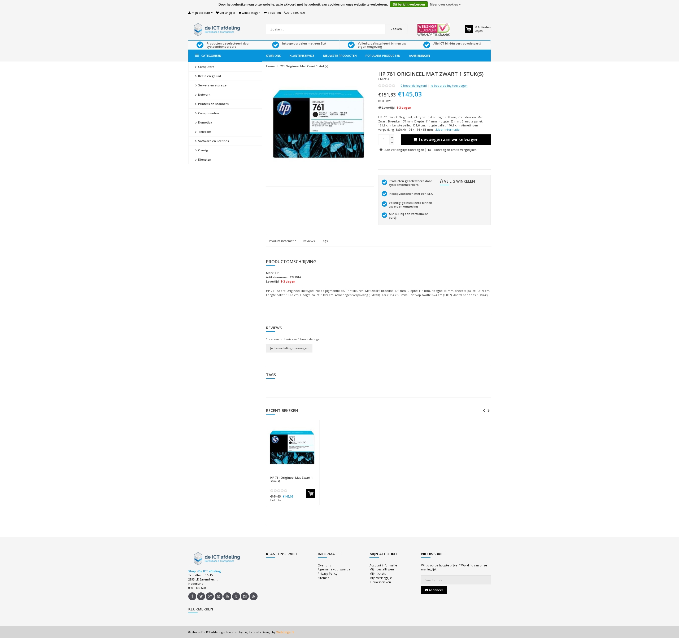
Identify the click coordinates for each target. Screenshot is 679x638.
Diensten (204, 159)
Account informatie (383, 565)
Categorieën (211, 56)
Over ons (273, 56)
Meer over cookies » (445, 4)
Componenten (208, 113)
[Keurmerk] (433, 29)
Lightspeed (251, 632)
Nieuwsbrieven (380, 582)
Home (270, 66)
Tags (324, 241)
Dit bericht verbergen (409, 4)
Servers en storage (212, 85)
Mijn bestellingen (381, 569)
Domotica (204, 122)
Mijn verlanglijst (380, 578)
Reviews (309, 241)
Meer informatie (448, 129)
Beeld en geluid (209, 76)
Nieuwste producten (340, 56)
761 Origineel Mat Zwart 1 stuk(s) (304, 66)
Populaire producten (382, 56)
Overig (202, 150)
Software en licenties (213, 141)
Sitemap (323, 578)
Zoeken (396, 29)
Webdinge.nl (285, 632)
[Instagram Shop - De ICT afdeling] (245, 596)
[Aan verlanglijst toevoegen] (303, 475)
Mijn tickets (377, 573)
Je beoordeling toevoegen (449, 85)
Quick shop (281, 475)
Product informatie (282, 241)
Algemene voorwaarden (335, 569)
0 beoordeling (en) (414, 85)
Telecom (204, 132)
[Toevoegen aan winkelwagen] (310, 493)
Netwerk (203, 94)
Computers (205, 67)
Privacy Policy (327, 573)
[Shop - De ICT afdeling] (216, 29)
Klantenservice (302, 56)
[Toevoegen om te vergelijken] (313, 475)
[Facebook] (192, 596)
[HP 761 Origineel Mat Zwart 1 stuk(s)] (293, 448)
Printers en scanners (213, 104)
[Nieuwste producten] (254, 596)
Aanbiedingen (419, 56)
